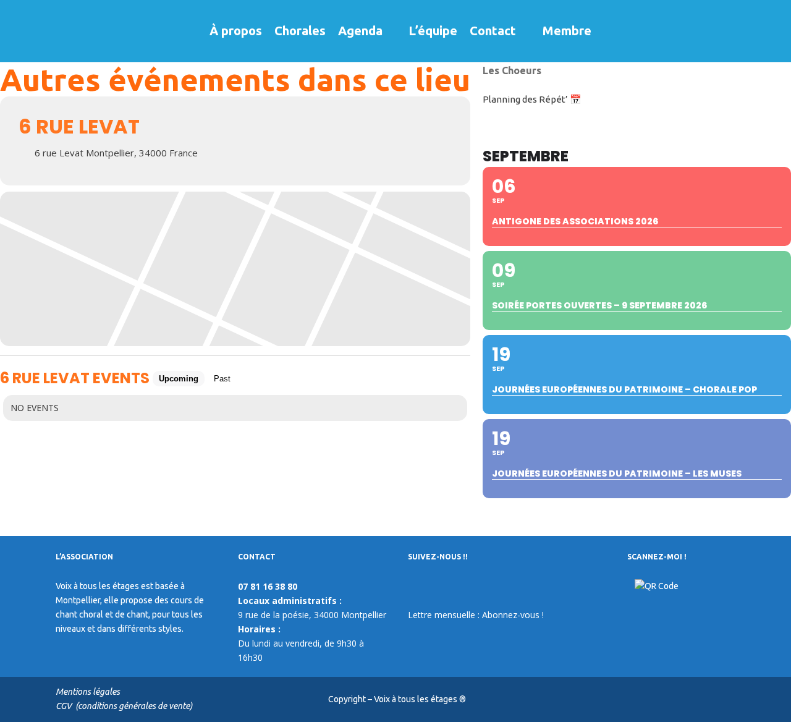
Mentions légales (88, 692)
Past (222, 378)
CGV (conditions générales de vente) (124, 706)
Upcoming (178, 378)
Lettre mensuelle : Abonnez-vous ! (476, 615)
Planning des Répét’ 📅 (532, 99)
